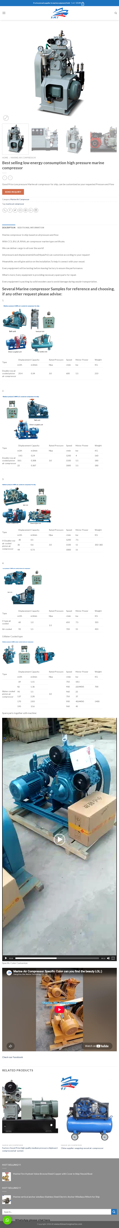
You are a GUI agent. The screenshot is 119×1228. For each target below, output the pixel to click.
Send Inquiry (13, 192)
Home (5, 157)
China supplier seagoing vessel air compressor (82, 1148)
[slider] (57, 958)
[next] (110, 73)
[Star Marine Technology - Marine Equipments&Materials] (59, 13)
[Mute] (108, 958)
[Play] (5, 958)
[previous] (8, 73)
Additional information (30, 227)
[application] (59, 839)
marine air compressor (15, 204)
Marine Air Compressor (23, 157)
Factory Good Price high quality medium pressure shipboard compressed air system (29, 1149)
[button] (59, 839)
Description (8, 227)
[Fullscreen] (113, 958)
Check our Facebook (12, 1057)
